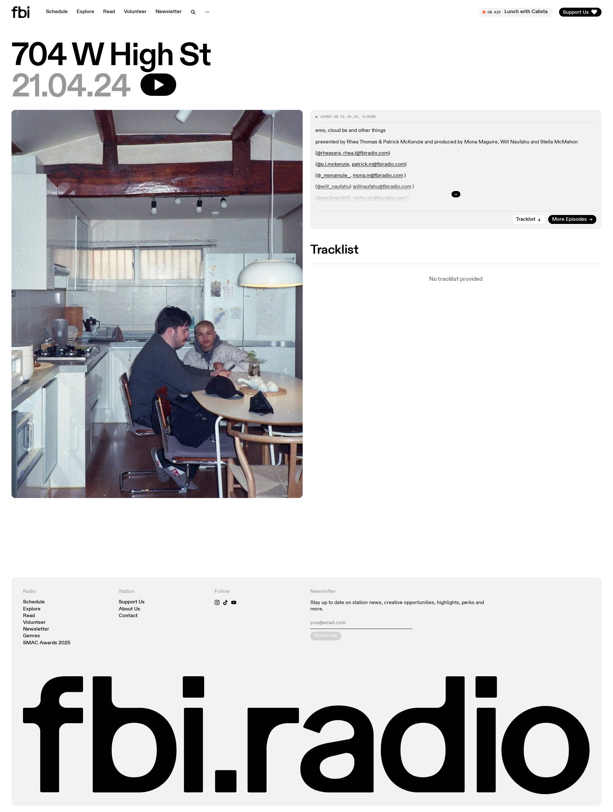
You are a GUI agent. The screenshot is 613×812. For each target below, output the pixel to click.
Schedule (57, 11)
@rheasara (329, 153)
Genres (31, 636)
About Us (129, 609)
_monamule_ (335, 175)
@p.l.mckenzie (333, 164)
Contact (128, 616)
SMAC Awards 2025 (46, 643)
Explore (85, 11)
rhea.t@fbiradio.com (365, 153)
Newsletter (168, 11)
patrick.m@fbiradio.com (378, 164)
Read (109, 11)
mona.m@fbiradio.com (378, 175)
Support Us (132, 602)
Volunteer (135, 11)
